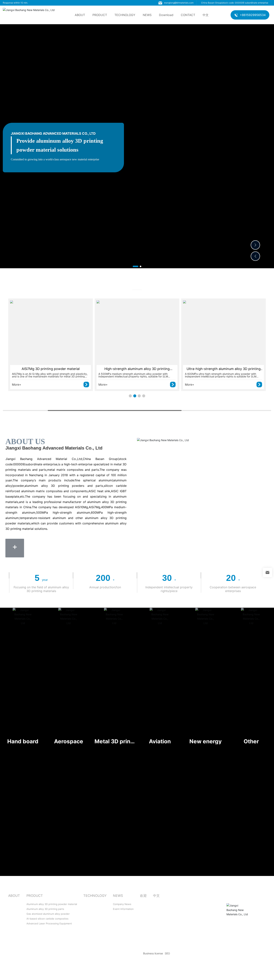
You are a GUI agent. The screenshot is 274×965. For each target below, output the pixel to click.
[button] (135, 266)
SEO (167, 953)
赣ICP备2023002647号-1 (126, 953)
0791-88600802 (174, 922)
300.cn (264, 953)
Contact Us (172, 895)
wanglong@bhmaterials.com (178, 2)
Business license (153, 953)
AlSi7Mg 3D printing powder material (51, 369)
